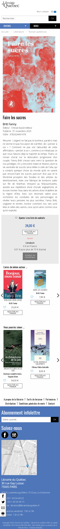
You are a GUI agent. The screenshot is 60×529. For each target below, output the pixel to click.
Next (58, 295)
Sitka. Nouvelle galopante (40, 362)
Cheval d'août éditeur (21, 127)
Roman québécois (38, 31)
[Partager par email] (3, 507)
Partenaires (51, 399)
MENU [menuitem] (36, 26)
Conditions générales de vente (32, 403)
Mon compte (43, 12)
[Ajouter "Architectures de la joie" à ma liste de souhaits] (5, 380)
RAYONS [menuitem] (7, 26)
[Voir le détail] (12, 284)
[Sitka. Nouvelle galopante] (40, 345)
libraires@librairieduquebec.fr (25, 505)
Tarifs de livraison (34, 399)
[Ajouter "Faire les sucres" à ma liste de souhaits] (32, 297)
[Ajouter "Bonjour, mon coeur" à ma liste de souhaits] (5, 307)
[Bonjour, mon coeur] (12, 284)
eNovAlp (39, 528)
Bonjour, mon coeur (13, 299)
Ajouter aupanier (30, 232)
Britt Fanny (9, 124)
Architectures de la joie (13, 369)
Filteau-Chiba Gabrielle (40, 367)
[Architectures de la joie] (12, 348)
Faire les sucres (40, 289)
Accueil (4, 31)
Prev (2, 295)
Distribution (10, 403)
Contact (51, 403)
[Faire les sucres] (40, 279)
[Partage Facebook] (3, 495)
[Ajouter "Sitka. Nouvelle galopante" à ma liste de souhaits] (32, 371)
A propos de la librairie (13, 399)
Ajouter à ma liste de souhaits (31, 218)
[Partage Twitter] (3, 501)
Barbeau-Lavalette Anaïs (12, 373)
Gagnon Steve (13, 376)
